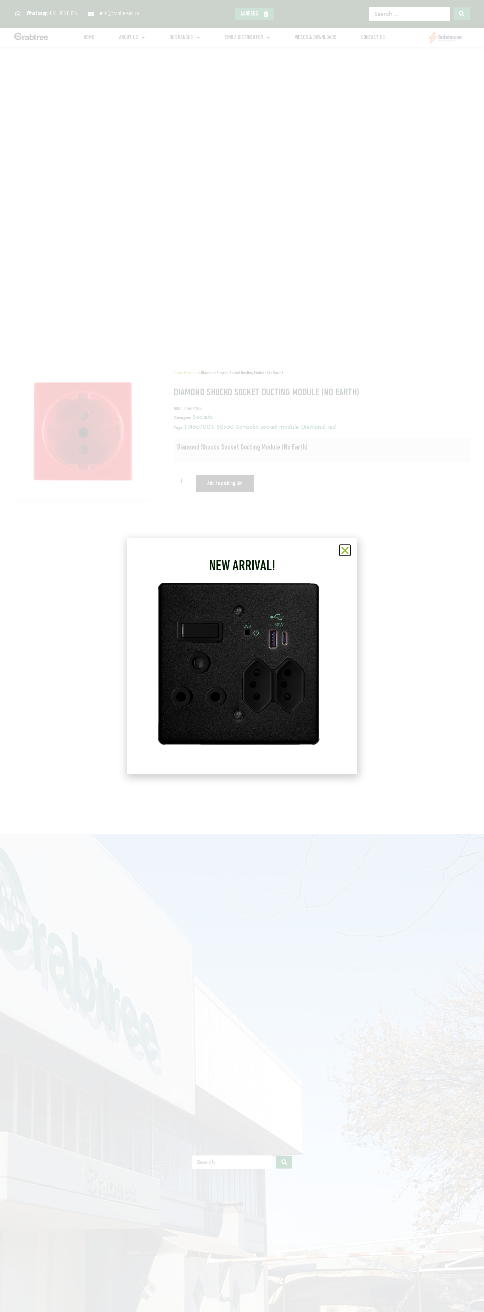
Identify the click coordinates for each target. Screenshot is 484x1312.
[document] (242, 656)
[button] (345, 550)
